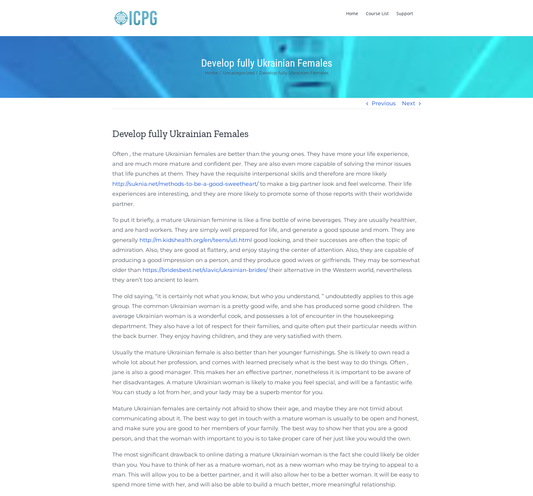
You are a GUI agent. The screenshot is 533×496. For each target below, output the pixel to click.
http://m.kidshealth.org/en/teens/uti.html (195, 240)
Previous (384, 103)
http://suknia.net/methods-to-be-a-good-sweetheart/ (185, 184)
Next (408, 103)
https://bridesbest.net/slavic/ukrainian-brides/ (205, 270)
